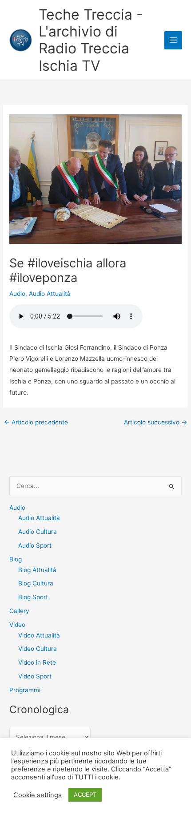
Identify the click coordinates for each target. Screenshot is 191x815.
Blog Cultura (35, 583)
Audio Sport (35, 545)
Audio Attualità (50, 293)
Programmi (24, 690)
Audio (17, 293)
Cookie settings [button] (37, 795)
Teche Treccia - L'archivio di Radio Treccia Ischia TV (91, 40)
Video (17, 624)
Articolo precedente (36, 423)
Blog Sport (33, 597)
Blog (15, 559)
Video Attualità (39, 635)
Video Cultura (37, 648)
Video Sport (35, 676)
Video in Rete (37, 662)
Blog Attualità (37, 569)
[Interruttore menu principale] (173, 40)
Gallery (19, 610)
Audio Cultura (37, 531)
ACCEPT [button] (85, 794)
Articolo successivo (155, 423)
